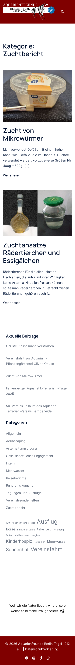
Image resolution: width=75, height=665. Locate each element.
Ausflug (47, 521)
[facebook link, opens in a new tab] (26, 658)
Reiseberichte (16, 478)
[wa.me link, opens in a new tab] (48, 658)
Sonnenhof (17, 549)
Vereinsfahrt (46, 549)
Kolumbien (39, 542)
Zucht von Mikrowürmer (23, 134)
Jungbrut (35, 535)
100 (8, 523)
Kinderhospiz (19, 541)
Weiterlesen (11, 175)
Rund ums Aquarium (21, 485)
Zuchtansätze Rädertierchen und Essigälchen (31, 253)
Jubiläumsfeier (21, 535)
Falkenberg (44, 529)
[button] (62, 11)
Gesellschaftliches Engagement (29, 456)
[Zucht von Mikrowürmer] (37, 96)
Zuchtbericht (15, 508)
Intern (10, 463)
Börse (10, 529)
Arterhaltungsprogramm (24, 448)
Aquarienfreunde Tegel (23, 523)
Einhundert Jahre (26, 529)
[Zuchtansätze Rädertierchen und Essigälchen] (37, 213)
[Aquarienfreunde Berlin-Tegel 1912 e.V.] (29, 11)
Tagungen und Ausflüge (24, 493)
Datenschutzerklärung (41, 649)
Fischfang (59, 529)
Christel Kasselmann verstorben (30, 346)
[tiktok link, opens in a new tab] (41, 658)
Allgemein (13, 433)
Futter (9, 535)
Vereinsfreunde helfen (22, 500)
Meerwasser (15, 471)
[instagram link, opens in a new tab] (34, 658)
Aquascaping (16, 441)
